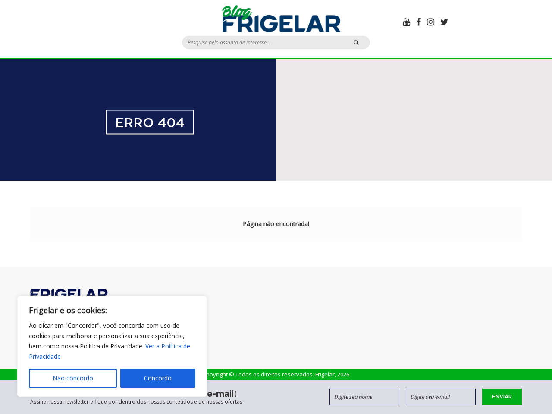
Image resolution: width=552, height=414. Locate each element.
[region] (112, 346)
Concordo (158, 378)
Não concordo (73, 378)
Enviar (502, 396)
